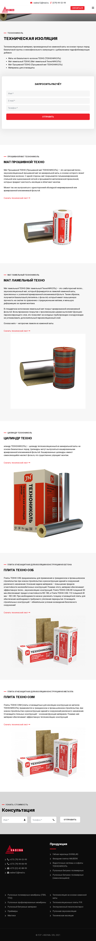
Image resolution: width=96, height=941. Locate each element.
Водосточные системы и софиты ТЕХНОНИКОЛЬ (68, 864)
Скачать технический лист (16, 198)
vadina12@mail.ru (41, 3)
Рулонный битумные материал (22, 907)
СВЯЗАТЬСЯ (77, 8)
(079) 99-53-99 (59, 3)
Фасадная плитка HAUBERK (65, 858)
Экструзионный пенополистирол (68, 907)
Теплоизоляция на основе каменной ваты (69, 896)
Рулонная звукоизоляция (64, 911)
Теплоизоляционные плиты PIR (67, 902)
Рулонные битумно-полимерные (68, 870)
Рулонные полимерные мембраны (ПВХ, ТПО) (27, 896)
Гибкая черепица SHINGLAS (65, 854)
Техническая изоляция (63, 915)
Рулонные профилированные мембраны (27, 902)
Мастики (12, 915)
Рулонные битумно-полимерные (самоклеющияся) (68, 876)
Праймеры (13, 911)
